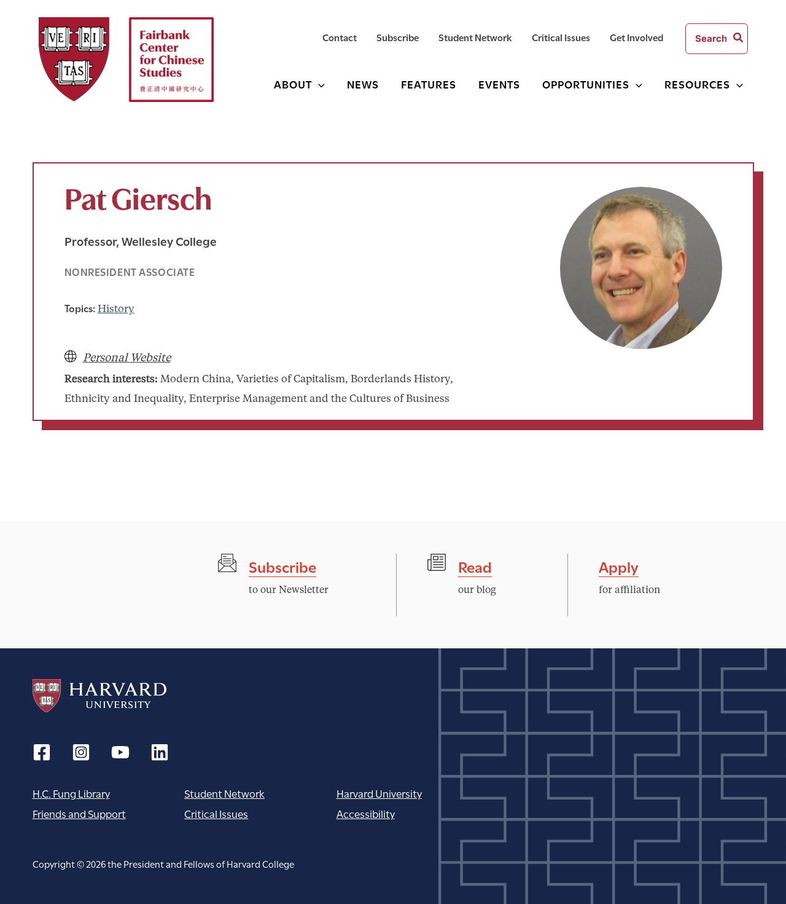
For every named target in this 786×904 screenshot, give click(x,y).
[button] (318, 84)
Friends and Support (79, 813)
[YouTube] (120, 752)
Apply (619, 565)
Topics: (79, 308)
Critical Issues (216, 813)
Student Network (224, 793)
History (116, 309)
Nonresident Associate (129, 271)
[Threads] (81, 752)
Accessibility (366, 813)
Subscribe (282, 565)
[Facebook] (42, 752)
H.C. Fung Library (71, 793)
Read (475, 565)
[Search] (739, 38)
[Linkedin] (159, 752)
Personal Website (127, 358)
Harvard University (99, 695)
